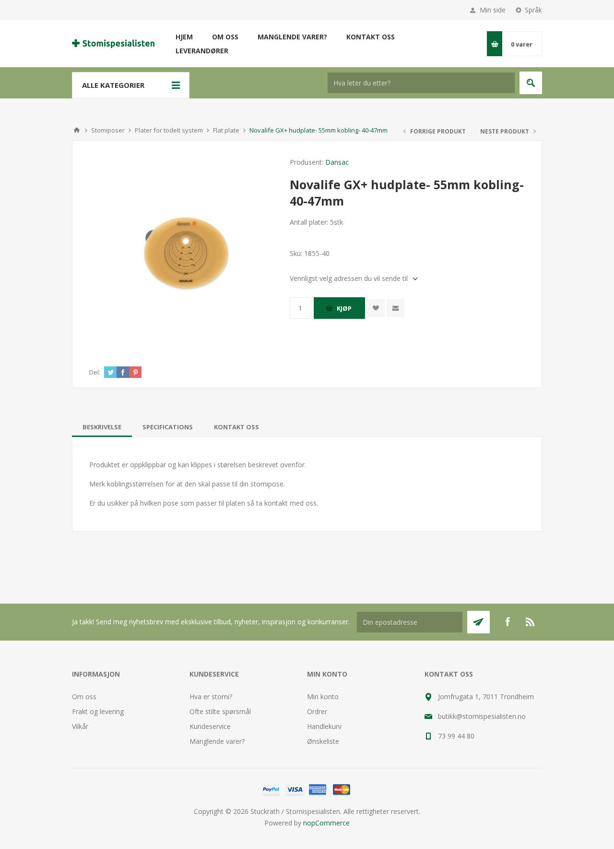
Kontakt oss (236, 427)
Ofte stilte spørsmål (220, 711)
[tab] (102, 427)
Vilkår (80, 726)
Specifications (167, 427)
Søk (531, 83)
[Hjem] (77, 130)
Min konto (323, 696)
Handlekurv (324, 726)
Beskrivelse (102, 427)
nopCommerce (326, 822)
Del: (94, 372)
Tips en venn (395, 308)
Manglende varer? (217, 741)
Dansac (337, 162)
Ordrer (317, 711)
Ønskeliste (323, 741)
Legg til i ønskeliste (376, 308)
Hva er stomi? (210, 696)
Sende (478, 622)
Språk (533, 9)
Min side (493, 9)
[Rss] (530, 622)
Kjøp (344, 308)
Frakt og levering (98, 711)
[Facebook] (507, 622)
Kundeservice (210, 726)
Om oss (84, 696)
